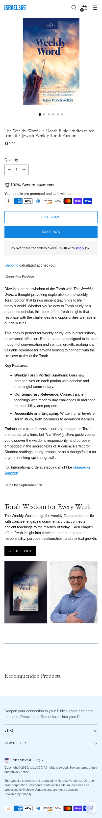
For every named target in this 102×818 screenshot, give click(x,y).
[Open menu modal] (95, 7)
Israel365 (36, 767)
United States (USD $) (25, 760)
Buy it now (51, 232)
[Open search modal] (74, 7)
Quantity (11, 160)
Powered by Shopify (17, 794)
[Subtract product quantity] (9, 170)
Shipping (11, 265)
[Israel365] (15, 7)
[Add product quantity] (24, 170)
